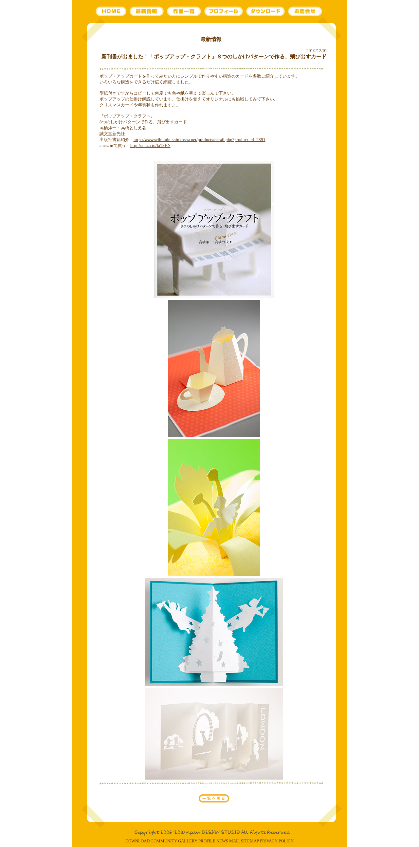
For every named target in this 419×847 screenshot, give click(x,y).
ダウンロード (266, 11)
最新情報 (147, 11)
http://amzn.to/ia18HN (150, 145)
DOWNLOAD (137, 840)
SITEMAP (250, 840)
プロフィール (223, 11)
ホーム (112, 11)
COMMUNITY (164, 840)
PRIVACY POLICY (277, 840)
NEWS (222, 840)
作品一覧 (183, 11)
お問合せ (305, 11)
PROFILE (206, 840)
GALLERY (187, 840)
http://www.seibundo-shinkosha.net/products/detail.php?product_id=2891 (199, 139)
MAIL (234, 840)
